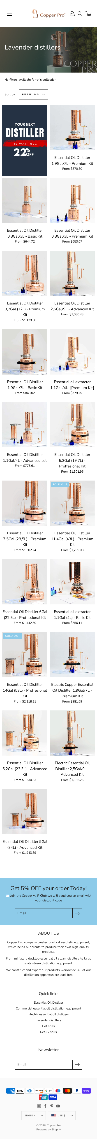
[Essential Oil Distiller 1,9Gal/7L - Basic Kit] (24, 352)
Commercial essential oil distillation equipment (48, 1008)
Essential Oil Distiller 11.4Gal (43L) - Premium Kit (72, 539)
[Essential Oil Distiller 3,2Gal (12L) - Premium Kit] (24, 273)
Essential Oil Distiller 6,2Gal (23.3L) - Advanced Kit (24, 768)
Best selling (30, 94)
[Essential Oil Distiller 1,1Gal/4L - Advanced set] (24, 424)
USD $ (61, 1115)
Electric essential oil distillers (48, 1014)
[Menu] (9, 14)
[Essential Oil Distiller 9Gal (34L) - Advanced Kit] (24, 811)
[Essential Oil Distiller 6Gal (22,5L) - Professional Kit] (24, 581)
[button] (80, 13)
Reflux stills (48, 1032)
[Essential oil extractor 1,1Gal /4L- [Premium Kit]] (72, 352)
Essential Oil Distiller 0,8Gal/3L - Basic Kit (25, 233)
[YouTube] (58, 1106)
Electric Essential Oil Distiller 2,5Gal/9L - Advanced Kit (72, 768)
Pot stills (48, 1026)
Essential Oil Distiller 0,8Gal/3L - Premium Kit (72, 233)
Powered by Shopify (48, 1129)
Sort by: (10, 94)
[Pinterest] (52, 1106)
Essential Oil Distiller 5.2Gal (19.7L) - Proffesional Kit (72, 460)
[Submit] (77, 913)
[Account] (72, 13)
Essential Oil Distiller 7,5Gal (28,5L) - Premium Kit (24, 539)
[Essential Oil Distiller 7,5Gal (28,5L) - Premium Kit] (24, 503)
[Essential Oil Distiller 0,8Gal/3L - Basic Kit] (24, 200)
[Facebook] (45, 1106)
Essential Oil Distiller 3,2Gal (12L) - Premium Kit (25, 309)
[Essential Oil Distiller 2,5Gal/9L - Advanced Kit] (72, 273)
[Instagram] (39, 1106)
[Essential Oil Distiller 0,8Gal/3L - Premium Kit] (72, 200)
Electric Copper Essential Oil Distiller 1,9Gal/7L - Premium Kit (72, 690)
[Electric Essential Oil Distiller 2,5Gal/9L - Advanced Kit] (72, 733)
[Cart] (88, 13)
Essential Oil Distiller (48, 1002)
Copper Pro (54, 1125)
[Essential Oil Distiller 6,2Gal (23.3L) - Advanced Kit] (24, 733)
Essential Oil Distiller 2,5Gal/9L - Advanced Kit (72, 306)
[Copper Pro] (48, 13)
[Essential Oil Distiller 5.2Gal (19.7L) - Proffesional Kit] (72, 424)
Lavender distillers (48, 1020)
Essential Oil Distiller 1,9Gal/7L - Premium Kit (72, 160)
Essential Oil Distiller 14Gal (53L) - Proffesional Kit (25, 690)
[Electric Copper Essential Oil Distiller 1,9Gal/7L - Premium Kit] (72, 654)
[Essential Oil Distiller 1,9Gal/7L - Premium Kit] (72, 127)
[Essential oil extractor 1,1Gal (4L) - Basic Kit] (72, 581)
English (30, 1115)
